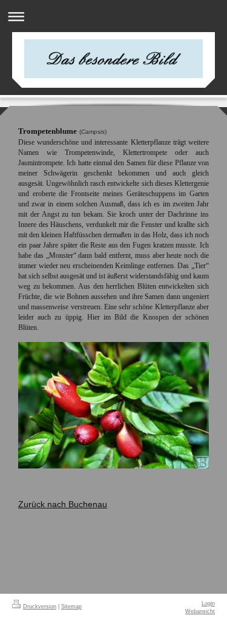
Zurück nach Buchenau (62, 504)
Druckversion (39, 606)
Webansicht (200, 611)
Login (208, 603)
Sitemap (71, 606)
